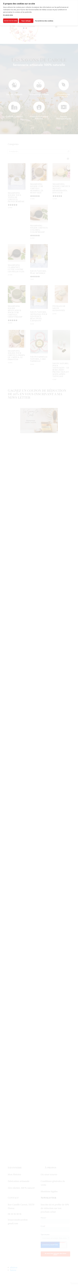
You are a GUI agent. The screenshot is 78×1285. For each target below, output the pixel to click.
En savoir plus (8, 15)
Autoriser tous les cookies (10, 20)
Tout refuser (26, 21)
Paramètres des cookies (44, 21)
